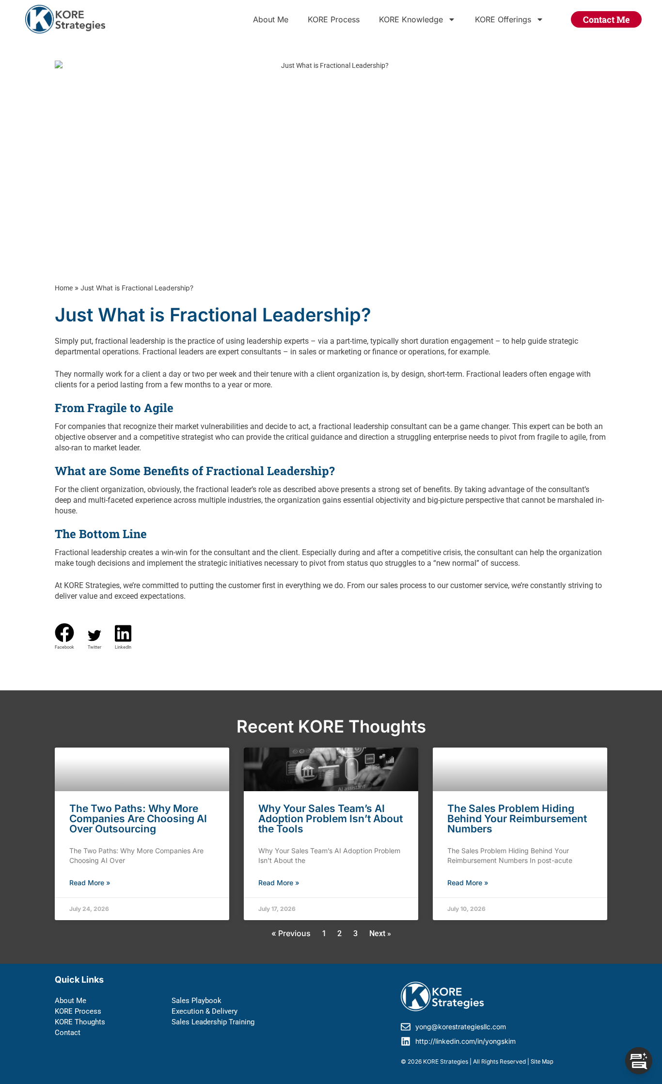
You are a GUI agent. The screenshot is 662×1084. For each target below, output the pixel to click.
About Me (270, 19)
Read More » (89, 882)
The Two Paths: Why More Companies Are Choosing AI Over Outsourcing (138, 818)
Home (64, 288)
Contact (67, 1032)
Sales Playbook (196, 1000)
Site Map (542, 1061)
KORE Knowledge (411, 19)
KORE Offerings (503, 19)
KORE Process (334, 19)
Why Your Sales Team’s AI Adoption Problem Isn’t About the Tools (330, 818)
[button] (64, 637)
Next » (380, 933)
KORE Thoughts (80, 1022)
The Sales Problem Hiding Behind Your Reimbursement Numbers (517, 818)
